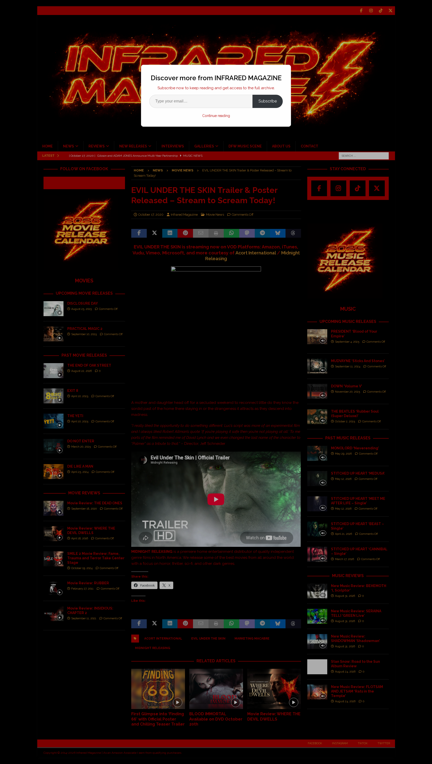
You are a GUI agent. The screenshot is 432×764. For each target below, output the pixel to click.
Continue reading (216, 116)
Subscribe (267, 101)
